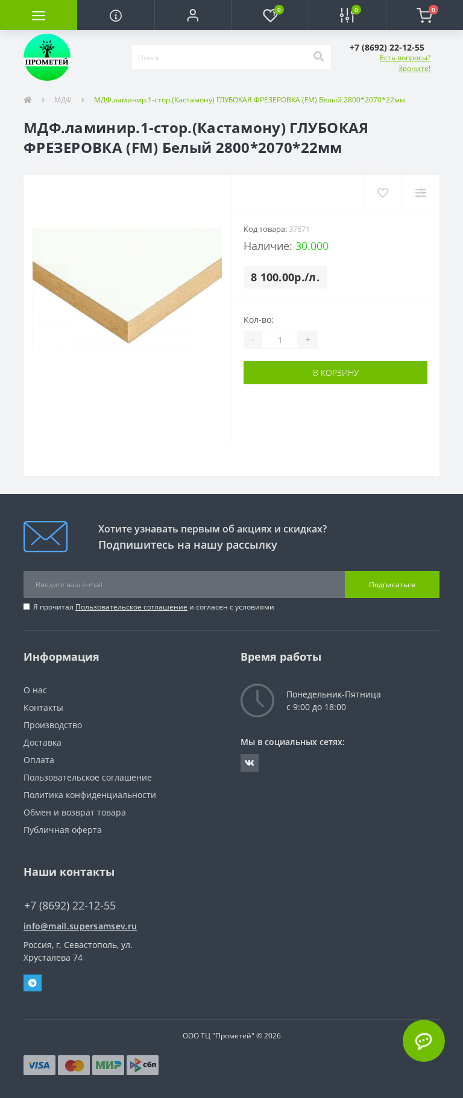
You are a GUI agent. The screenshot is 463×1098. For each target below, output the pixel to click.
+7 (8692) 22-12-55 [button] (70, 905)
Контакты (43, 707)
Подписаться (392, 584)
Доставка (42, 742)
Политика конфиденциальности (90, 794)
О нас (35, 690)
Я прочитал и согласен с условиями (153, 607)
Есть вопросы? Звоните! (405, 62)
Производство (53, 725)
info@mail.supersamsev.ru (80, 926)
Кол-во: (259, 319)
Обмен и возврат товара (75, 812)
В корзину (336, 372)
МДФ (63, 100)
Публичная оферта (63, 829)
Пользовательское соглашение (131, 607)
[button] (193, 15)
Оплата (39, 760)
